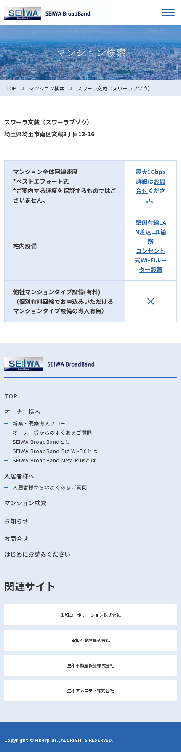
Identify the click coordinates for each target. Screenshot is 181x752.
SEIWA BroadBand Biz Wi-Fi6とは (55, 450)
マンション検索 (46, 88)
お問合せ (16, 538)
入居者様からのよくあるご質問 (50, 487)
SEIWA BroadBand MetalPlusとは (54, 460)
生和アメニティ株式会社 (90, 690)
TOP (11, 88)
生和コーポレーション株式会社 (90, 615)
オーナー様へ (22, 411)
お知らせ (16, 521)
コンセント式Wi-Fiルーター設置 (151, 260)
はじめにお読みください (37, 554)
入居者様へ (19, 476)
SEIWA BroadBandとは (41, 441)
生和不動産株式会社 (90, 640)
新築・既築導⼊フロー (39, 423)
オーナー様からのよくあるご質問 (52, 432)
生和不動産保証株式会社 (90, 665)
